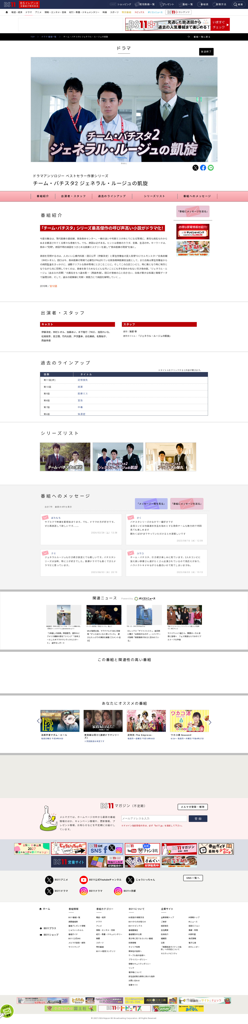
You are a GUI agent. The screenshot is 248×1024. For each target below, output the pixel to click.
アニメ (38, 12)
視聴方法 (221, 4)
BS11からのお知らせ (137, 922)
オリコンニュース (155, 12)
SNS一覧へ (193, 878)
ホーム (46, 908)
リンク (131, 968)
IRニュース (193, 922)
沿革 (163, 943)
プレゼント (168, 4)
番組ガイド (73, 934)
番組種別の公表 (135, 934)
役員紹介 (164, 934)
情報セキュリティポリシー (140, 964)
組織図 (163, 938)
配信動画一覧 (147, 4)
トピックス (139, 12)
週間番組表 (73, 922)
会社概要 (164, 930)
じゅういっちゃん (145, 879)
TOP (33, 37)
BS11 (10, 4)
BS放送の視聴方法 (136, 917)
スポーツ (114, 12)
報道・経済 (16, 12)
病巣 (80, 387)
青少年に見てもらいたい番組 (141, 938)
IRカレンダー (194, 947)
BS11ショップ (51, 934)
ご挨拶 (163, 922)
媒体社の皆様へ (135, 951)
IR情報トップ (194, 917)
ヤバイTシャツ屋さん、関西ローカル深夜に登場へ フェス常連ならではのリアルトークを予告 (184, 636)
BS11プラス (50, 928)
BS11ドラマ (61, 891)
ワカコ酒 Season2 (181, 735)
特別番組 (126, 12)
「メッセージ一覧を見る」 (151, 503)
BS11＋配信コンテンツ (105, 951)
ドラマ (28, 12)
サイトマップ (74, 947)
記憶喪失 (83, 380)
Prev (38, 721)
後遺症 (81, 414)
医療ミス (83, 393)
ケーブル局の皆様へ (137, 955)
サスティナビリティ (169, 953)
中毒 (80, 407)
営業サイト (133, 985)
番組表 (205, 4)
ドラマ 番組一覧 (48, 37)
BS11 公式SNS (74, 938)
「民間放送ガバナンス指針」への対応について (171, 948)
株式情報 (192, 938)
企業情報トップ (167, 917)
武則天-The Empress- (140, 735)
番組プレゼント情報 (76, 926)
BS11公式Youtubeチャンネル (105, 879)
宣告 (80, 400)
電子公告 (192, 943)
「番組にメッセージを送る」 (193, 211)
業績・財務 (193, 930)
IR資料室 (192, 934)
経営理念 (164, 926)
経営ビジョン (194, 926)
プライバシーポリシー (138, 960)
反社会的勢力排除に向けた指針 (142, 976)
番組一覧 (188, 4)
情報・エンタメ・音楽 (55, 12)
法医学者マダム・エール (54, 735)
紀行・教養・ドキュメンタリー (84, 12)
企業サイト (167, 909)
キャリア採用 (134, 947)
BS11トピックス (135, 926)
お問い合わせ (134, 981)
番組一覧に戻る (202, 37)
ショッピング (124, 4)
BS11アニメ (61, 879)
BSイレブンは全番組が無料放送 (29, 4)
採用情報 (132, 943)
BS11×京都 (130, 891)
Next (209, 722)
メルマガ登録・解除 (193, 807)
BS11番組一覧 (74, 917)
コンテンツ (178, 13)
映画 (105, 12)
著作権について (135, 972)
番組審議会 (133, 930)
